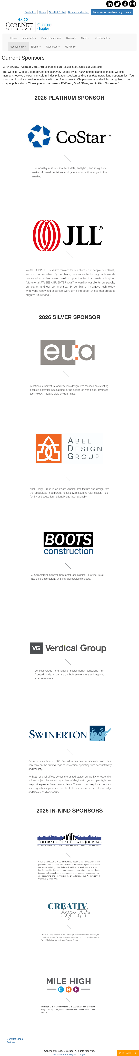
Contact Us (30, 12)
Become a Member (78, 12)
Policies (11, 1042)
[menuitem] (31, 11)
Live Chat (128, 1053)
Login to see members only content (112, 12)
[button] (29, 38)
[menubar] (57, 11)
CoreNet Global (57, 12)
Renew (42, 12)
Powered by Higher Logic (69, 1054)
